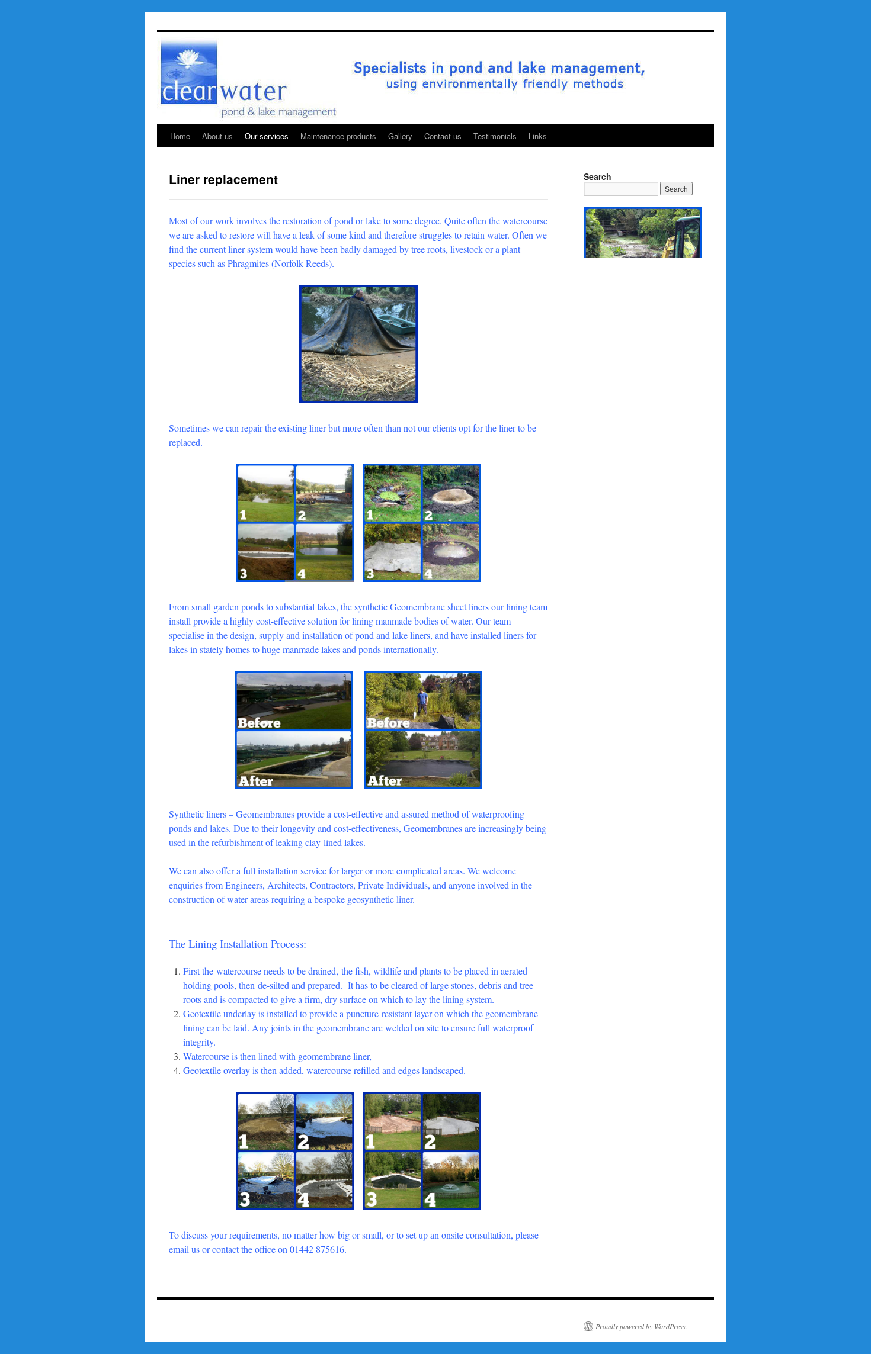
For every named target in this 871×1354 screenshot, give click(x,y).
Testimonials (495, 135)
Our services (267, 135)
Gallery (400, 135)
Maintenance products (338, 135)
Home (180, 135)
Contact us (443, 135)
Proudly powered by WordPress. (641, 1326)
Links (538, 135)
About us (217, 135)
